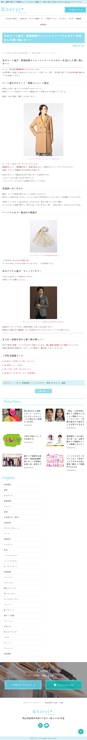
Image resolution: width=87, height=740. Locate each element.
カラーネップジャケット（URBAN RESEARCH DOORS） (44, 322)
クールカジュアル (11, 599)
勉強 (5, 512)
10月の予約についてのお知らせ (33, 437)
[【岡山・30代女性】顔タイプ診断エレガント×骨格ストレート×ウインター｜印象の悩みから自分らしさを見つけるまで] (55, 415)
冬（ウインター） (11, 566)
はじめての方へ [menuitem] (12, 18)
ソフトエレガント (11, 555)
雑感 (64, 382)
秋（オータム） (10, 593)
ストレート (8, 648)
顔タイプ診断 (9, 615)
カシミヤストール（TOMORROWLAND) (43, 255)
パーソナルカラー (37, 382)
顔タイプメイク (10, 588)
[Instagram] (40, 725)
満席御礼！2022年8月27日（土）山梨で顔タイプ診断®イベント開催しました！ (75, 440)
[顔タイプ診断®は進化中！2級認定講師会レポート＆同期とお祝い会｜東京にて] (12, 460)
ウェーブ (7, 604)
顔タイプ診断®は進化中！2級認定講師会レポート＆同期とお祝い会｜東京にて (33, 459)
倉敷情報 (7, 501)
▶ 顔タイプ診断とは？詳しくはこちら (20, 361)
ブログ (18, 382)
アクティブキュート (12, 528)
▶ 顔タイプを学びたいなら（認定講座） (21, 373)
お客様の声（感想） (12, 517)
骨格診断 (25, 382)
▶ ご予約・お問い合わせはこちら (18, 369)
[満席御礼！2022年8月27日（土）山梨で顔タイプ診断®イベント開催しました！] (55, 440)
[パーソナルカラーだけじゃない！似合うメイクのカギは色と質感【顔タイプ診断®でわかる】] (55, 460)
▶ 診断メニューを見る (14, 365)
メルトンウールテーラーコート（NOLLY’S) (43, 159)
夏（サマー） (9, 610)
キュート (7, 643)
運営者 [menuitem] (78, 18)
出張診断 (7, 522)
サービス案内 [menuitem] (34, 18)
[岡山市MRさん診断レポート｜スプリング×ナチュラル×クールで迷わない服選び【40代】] (12, 415)
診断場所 (7, 484)
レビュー (7, 506)
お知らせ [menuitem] (23, 18)
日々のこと (56, 382)
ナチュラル (8, 583)
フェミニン (8, 577)
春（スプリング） (11, 632)
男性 (48, 382)
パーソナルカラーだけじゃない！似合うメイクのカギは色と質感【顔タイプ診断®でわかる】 (75, 461)
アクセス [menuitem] (62, 18)
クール (6, 533)
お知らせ (7, 626)
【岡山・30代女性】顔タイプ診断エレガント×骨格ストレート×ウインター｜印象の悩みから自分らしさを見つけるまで (75, 417)
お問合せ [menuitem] (43, 24)
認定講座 (7, 653)
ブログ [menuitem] (71, 18)
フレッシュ (8, 621)
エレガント (8, 544)
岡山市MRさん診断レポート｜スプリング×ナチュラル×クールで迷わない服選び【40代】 (33, 416)
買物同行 (7, 539)
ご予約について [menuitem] (51, 18)
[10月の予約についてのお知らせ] (12, 440)
